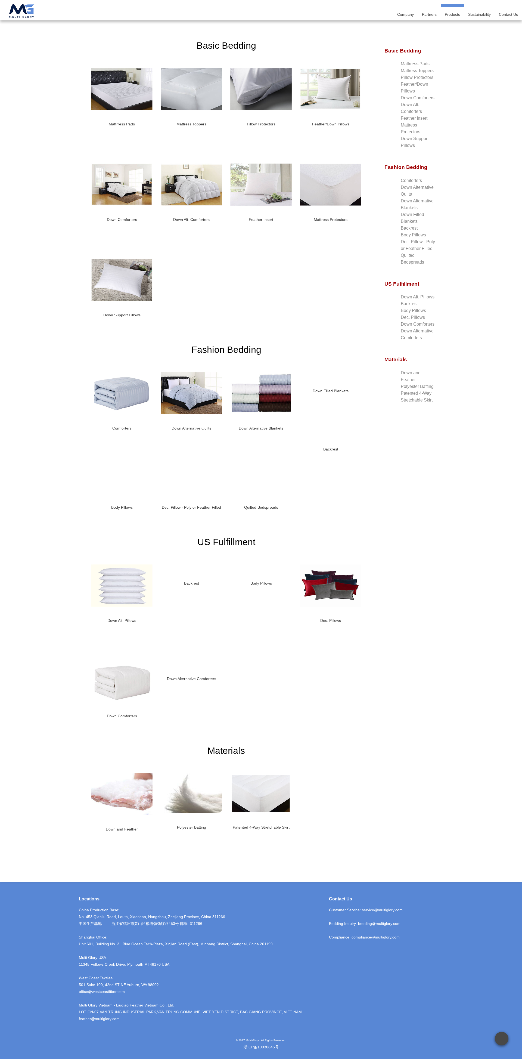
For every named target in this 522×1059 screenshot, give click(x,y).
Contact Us (508, 14)
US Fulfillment (401, 284)
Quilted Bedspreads (261, 507)
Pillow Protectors (261, 124)
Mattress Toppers (191, 124)
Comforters (122, 428)
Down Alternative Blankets (261, 428)
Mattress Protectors (330, 219)
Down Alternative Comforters (191, 679)
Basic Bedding (402, 51)
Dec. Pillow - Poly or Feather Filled (191, 507)
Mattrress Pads (122, 124)
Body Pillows (122, 507)
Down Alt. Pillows (121, 620)
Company (405, 14)
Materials (395, 359)
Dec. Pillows (330, 620)
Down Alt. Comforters (191, 219)
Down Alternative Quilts (191, 428)
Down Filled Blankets (331, 391)
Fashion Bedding (405, 167)
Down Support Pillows (122, 315)
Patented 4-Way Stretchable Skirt (261, 827)
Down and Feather (122, 829)
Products (452, 14)
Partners (429, 14)
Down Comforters (122, 219)
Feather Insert (261, 219)
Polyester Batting (191, 827)
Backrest (330, 449)
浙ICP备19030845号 (261, 1047)
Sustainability (479, 14)
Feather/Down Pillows (330, 124)
